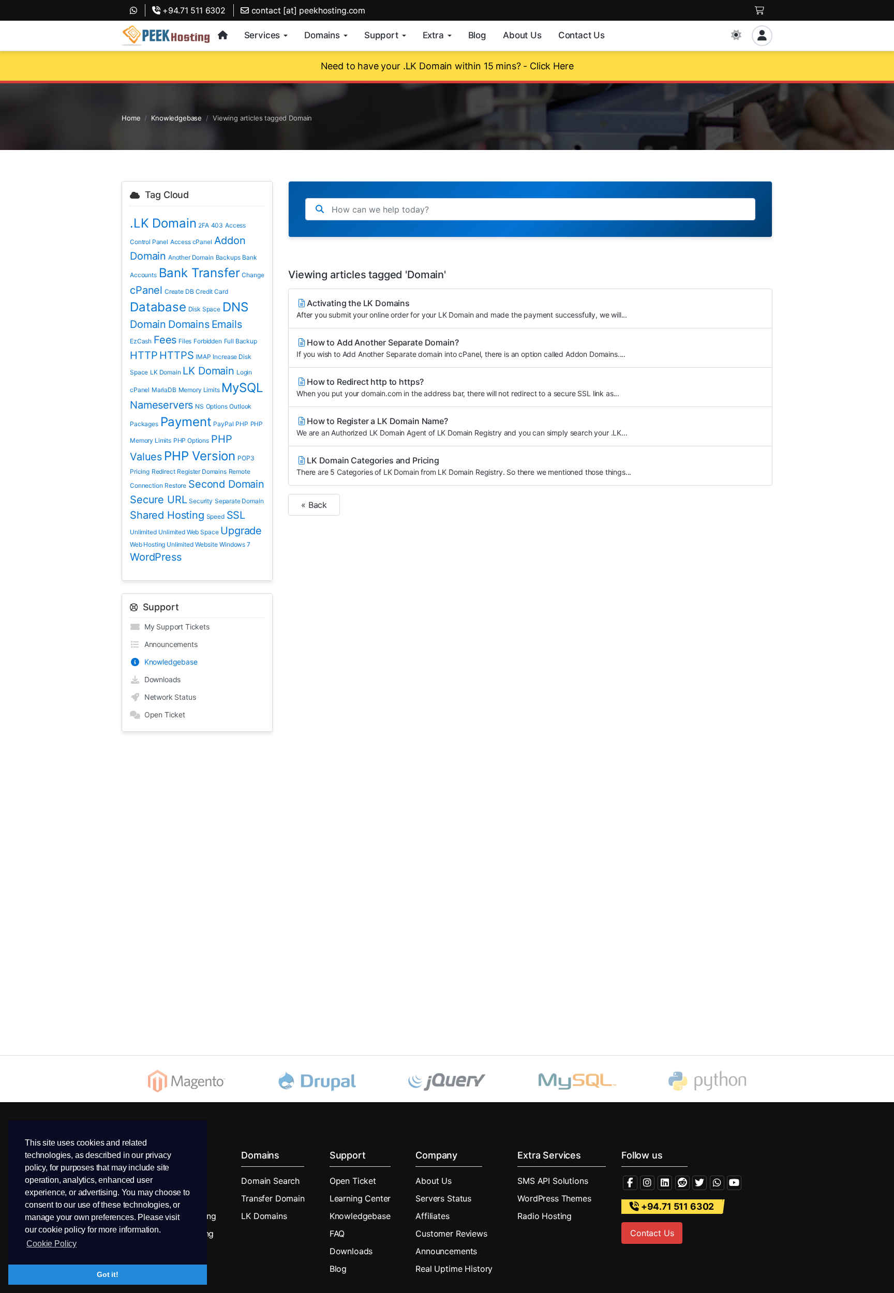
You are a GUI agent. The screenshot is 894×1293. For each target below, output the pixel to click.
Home (131, 118)
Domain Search (270, 1181)
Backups (228, 257)
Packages (144, 424)
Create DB (179, 291)
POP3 (245, 458)
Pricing (140, 471)
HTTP (143, 355)
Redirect (163, 471)
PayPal (223, 424)
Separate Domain (239, 501)
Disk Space (204, 309)
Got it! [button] (107, 1274)
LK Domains (264, 1216)
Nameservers (161, 405)
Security (201, 501)
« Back (314, 505)
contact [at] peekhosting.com (307, 10)
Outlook (240, 406)
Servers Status (443, 1198)
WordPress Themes (554, 1198)
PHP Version (199, 455)
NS (199, 406)
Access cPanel (191, 242)
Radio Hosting (544, 1216)
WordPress (156, 557)
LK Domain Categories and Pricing (463, 465)
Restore (175, 485)
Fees (165, 340)
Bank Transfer (199, 272)
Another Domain (191, 257)
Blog (338, 1269)
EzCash (141, 341)
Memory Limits (199, 390)
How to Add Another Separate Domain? (460, 347)
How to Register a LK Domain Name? (462, 426)
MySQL (242, 387)
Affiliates (432, 1216)
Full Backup (240, 341)
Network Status (168, 697)
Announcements (169, 644)
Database (158, 306)
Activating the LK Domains (461, 308)
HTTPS (176, 355)
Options (217, 406)
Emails (227, 324)
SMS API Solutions (552, 1181)
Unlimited (143, 532)
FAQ (337, 1233)
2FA (203, 225)
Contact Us (652, 1233)
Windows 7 (234, 544)
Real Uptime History (454, 1269)
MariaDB (164, 390)
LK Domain (165, 372)
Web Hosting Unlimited (161, 544)
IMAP (203, 356)
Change (253, 275)
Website (206, 544)
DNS (235, 306)
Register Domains (201, 471)
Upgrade (241, 530)
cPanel (146, 290)
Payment (186, 421)
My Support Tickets (175, 626)
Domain (148, 324)
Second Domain (226, 484)
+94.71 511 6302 (193, 10)
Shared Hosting (167, 515)
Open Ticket (162, 714)
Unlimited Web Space (188, 532)
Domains (189, 324)
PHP (241, 424)
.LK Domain (163, 223)
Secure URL (158, 499)
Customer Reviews (451, 1233)
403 (217, 225)
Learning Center (360, 1198)
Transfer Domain (273, 1198)
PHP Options (191, 440)
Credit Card (212, 291)
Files (184, 341)
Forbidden (207, 341)
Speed (215, 516)
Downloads (160, 679)
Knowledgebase (176, 118)
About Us (433, 1181)
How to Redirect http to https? (457, 387)
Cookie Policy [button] (51, 1243)
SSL (236, 515)
